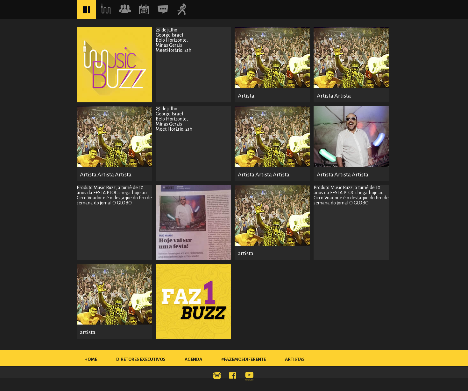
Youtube (250, 376)
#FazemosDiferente (243, 359)
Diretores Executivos (141, 359)
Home (90, 359)
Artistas (295, 359)
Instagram (218, 376)
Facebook (234, 376)
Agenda (193, 359)
